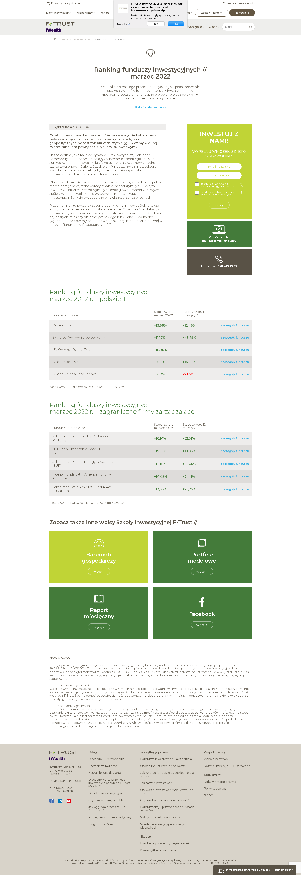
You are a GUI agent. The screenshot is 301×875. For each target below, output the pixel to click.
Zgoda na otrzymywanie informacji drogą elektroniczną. (221, 185)
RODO (208, 795)
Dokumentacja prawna (220, 781)
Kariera (105, 12)
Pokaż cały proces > (151, 107)
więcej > (99, 571)
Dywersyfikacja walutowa (158, 850)
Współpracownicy (216, 759)
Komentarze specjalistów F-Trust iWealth (82, 39)
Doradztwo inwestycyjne (105, 793)
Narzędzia (195, 27)
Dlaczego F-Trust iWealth (106, 759)
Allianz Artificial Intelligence (74, 374)
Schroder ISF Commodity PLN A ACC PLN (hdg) (81, 438)
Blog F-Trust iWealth (103, 824)
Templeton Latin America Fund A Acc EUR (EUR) (82, 489)
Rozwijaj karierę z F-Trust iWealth (227, 766)
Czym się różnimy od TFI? (106, 800)
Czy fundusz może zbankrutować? (164, 800)
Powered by (122, 24)
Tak (176, 23)
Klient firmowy (85, 12)
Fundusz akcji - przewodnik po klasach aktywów (167, 808)
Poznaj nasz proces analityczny (110, 817)
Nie (156, 23)
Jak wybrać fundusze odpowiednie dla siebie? (167, 774)
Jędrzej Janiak (64, 127)
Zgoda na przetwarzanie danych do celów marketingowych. (221, 193)
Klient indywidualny (58, 12)
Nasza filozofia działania (104, 772)
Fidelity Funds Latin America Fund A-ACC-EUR (81, 476)
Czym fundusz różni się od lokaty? (164, 766)
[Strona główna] (60, 27)
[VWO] (131, 24)
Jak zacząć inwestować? (157, 783)
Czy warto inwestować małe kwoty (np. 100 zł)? (169, 791)
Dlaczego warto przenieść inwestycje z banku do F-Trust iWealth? (109, 783)
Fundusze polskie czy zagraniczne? (164, 843)
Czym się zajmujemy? (103, 766)
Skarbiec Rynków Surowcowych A (79, 337)
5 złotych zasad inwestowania (160, 817)
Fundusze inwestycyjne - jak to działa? (166, 759)
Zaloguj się (242, 12)
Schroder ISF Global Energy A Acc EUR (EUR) (82, 464)
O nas (213, 27)
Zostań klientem (211, 12)
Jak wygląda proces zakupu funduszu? (108, 808)
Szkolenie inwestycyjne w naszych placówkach (164, 826)
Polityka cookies (215, 788)
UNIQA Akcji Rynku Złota (72, 350)
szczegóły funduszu (235, 325)
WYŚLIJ (219, 205)
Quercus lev (61, 325)
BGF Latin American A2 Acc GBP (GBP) (78, 451)
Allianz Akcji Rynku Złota (72, 362)
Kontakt (187, 12)
